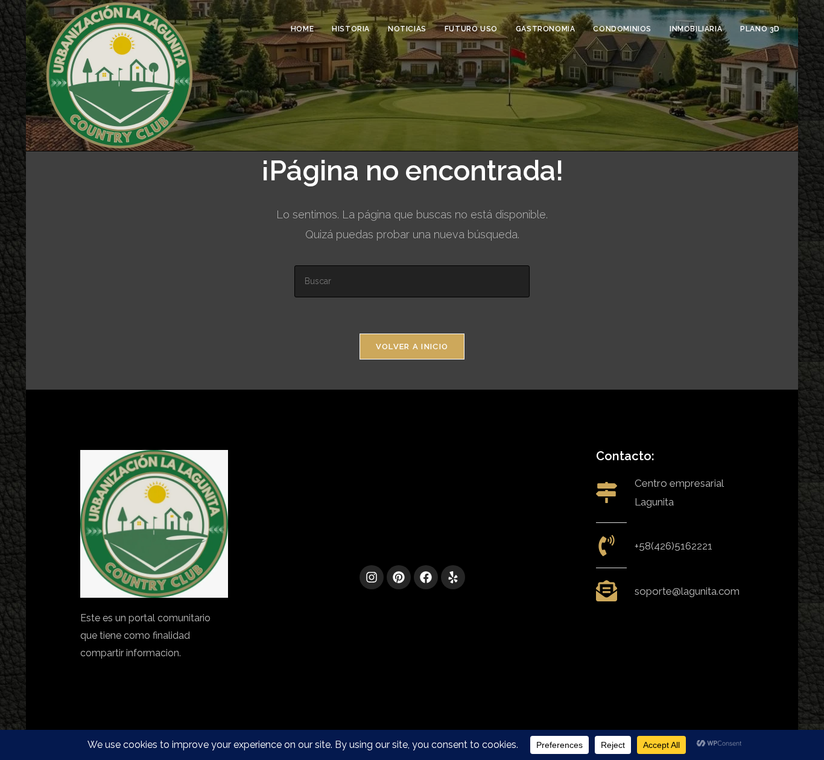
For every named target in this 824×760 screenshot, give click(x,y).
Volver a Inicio (412, 346)
